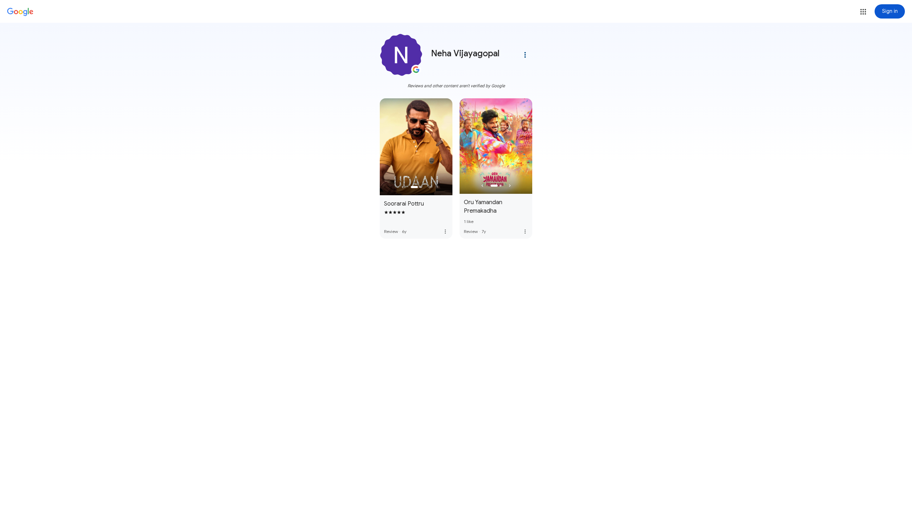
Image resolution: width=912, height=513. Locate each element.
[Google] (20, 12)
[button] (863, 12)
